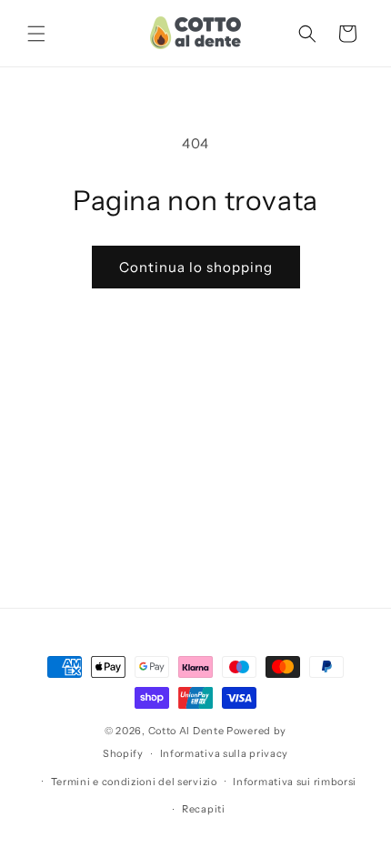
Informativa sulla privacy (224, 753)
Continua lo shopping (196, 267)
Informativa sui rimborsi (294, 781)
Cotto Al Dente (186, 730)
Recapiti (204, 809)
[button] (36, 34)
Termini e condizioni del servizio (134, 781)
